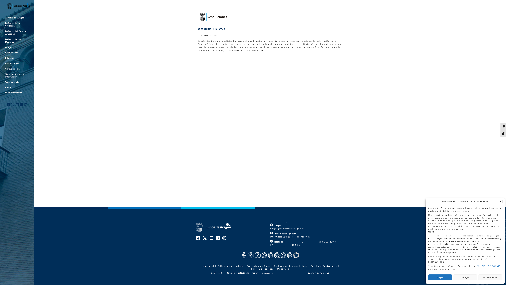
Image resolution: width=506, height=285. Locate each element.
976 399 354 (285, 245)
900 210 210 (326, 242)
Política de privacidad (230, 266)
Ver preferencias (490, 277)
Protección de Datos (259, 266)
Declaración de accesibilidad (290, 266)
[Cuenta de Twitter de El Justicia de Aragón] (13, 105)
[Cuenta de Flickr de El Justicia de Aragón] (21, 105)
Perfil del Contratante (324, 266)
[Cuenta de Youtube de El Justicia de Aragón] (17, 105)
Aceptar (440, 277)
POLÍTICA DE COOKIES (489, 266)
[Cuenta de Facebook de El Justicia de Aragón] (8, 105)
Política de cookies (262, 269)
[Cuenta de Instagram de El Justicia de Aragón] (26, 105)
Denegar (465, 277)
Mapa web (283, 269)
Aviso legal (207, 266)
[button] (500, 201)
